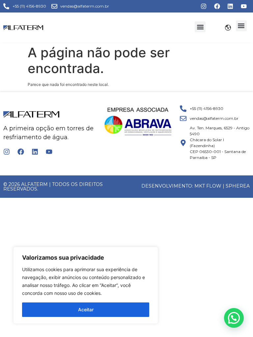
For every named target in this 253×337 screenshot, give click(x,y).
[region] (85, 285)
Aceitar (86, 309)
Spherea (238, 186)
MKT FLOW (207, 186)
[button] (200, 26)
